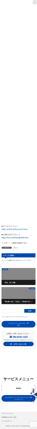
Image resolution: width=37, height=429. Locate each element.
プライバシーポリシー (8, 413)
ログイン (20, 260)
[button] (18, 324)
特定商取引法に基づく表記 (9, 417)
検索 (30, 311)
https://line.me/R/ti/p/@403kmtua (15, 237)
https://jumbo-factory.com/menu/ (15, 229)
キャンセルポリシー (7, 421)
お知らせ (15, 247)
